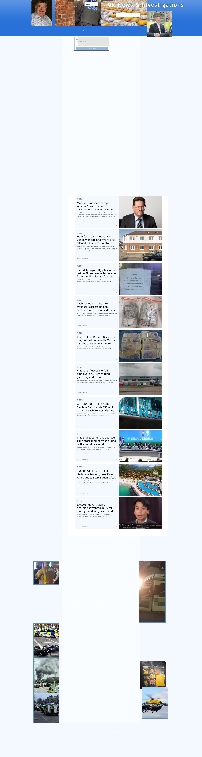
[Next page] (125, 532)
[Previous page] (111, 532)
